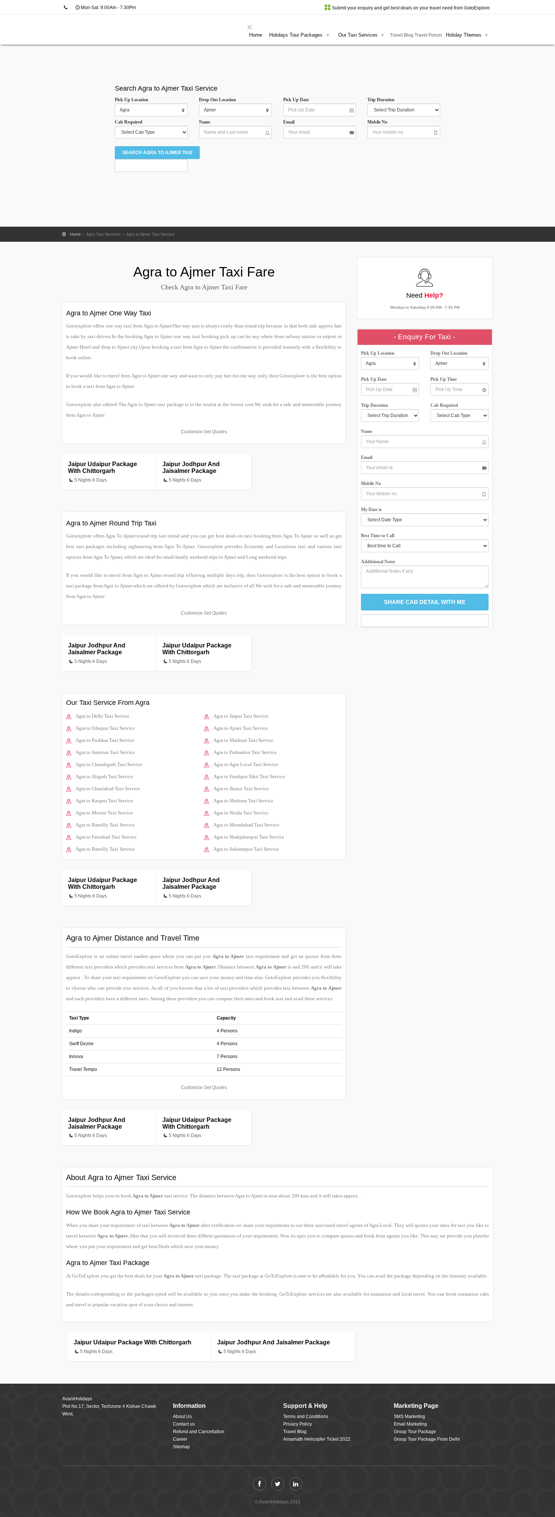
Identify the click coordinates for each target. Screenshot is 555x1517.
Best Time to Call (379, 535)
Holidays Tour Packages (296, 35)
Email (288, 122)
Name (206, 122)
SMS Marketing (409, 1416)
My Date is (372, 509)
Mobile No (377, 122)
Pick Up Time (443, 379)
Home (255, 35)
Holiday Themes (464, 35)
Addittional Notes (378, 561)
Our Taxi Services (358, 35)
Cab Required (130, 122)
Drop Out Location (217, 99)
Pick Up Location (131, 99)
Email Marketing (410, 1424)
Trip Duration (382, 99)
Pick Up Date (296, 99)
